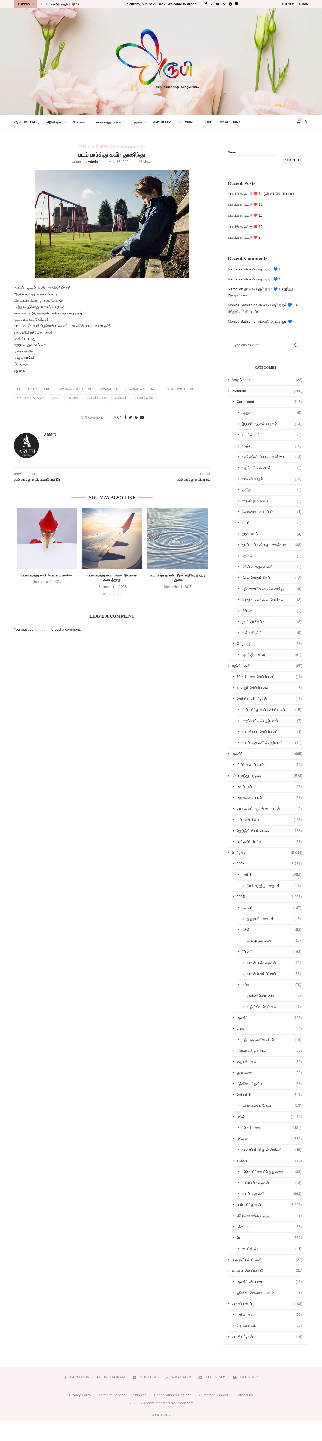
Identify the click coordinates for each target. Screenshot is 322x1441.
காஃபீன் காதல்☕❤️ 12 (245, 204)
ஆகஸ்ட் (267, 754)
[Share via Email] (142, 417)
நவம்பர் (269, 1160)
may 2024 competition (74, 389)
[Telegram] (230, 4)
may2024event (109, 389)
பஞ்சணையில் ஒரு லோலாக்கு (271, 589)
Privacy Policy (80, 1395)
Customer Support (213, 1395)
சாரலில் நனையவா (271, 501)
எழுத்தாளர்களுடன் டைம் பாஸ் (269, 809)
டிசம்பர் (271, 875)
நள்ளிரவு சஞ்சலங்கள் (271, 567)
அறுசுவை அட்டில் (269, 798)
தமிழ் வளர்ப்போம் (269, 820)
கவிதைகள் (269, 1315)
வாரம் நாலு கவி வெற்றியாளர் (271, 743)
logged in (42, 629)
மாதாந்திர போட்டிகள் (267, 1260)
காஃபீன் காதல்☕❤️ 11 (65, 4)
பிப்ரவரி (271, 952)
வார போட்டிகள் (267, 1337)
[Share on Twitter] (130, 417)
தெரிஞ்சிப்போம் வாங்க (269, 831)
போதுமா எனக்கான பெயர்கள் (271, 600)
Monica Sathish (240, 305)
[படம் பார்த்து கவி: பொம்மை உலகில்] (47, 538)
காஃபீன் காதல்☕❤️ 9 (244, 237)
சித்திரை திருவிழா (269, 1084)
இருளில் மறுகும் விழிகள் (271, 424)
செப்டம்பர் (269, 1095)
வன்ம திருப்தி (271, 633)
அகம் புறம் (269, 787)
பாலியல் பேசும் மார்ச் (274, 995)
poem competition (179, 389)
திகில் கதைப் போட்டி (269, 765)
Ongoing (269, 644)
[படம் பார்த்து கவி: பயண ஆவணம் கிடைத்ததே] (112, 538)
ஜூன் (271, 930)
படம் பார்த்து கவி (103, 147)
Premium (185, 122)
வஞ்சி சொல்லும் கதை (274, 1007)
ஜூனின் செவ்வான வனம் (269, 1292)
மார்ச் (271, 985)
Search (234, 152)
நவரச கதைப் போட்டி (271, 1105)
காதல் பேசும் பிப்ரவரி (274, 974)
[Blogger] (236, 4)
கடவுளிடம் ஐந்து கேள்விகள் (271, 1150)
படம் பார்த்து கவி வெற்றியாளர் (271, 710)
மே (143, 147)
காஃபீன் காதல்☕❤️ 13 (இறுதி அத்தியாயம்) (261, 193)
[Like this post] (119, 417)
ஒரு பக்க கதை (269, 1062)
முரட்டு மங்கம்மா (271, 622)
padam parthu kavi (142, 389)
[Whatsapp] (224, 4)
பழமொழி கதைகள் (271, 1183)
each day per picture (33, 389)
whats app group (30, 397)
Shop (208, 122)
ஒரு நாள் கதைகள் (274, 919)
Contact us (244, 1395)
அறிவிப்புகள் (54, 122)
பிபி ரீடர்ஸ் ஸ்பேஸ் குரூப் (269, 1215)
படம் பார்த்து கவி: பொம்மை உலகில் (47, 575)
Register (287, 4)
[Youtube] (217, 4)
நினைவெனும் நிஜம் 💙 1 (262, 269)
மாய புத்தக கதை (274, 940)
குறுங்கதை (269, 1073)
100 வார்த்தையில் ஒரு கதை (271, 1172)
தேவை (271, 556)
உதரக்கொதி (271, 435)
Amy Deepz (162, 122)
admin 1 (94, 162)
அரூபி (55, 397)
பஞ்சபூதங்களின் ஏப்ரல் (271, 1040)
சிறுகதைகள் (269, 1325)
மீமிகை (271, 611)
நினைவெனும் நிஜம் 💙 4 (262, 279)
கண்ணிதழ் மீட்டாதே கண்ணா (271, 457)
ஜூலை (269, 1139)
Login (303, 4)
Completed (269, 402)
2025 (269, 897)
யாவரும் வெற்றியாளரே (269, 688)
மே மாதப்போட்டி (144, 397)
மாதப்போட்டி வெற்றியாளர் (271, 721)
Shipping (140, 1395)
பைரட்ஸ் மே (271, 1248)
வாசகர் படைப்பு (267, 1303)
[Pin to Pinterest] (136, 417)
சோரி (271, 523)
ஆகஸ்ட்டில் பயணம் (269, 1282)
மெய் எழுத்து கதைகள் (274, 886)
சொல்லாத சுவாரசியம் (271, 512)
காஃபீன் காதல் (271, 479)
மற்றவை (137, 122)
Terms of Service (112, 1395)
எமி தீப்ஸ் (73, 397)
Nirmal (233, 269)
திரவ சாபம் (271, 534)
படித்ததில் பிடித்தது (269, 842)
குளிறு (271, 490)
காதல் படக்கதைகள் (274, 963)
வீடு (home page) (26, 122)
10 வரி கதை (271, 1128)
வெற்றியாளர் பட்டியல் (269, 699)
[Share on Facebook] (125, 417)
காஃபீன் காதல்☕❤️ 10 (245, 227)
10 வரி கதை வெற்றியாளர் (269, 677)
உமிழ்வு (271, 446)
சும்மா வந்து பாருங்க (108, 122)
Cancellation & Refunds (172, 1395)
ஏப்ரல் (269, 1029)
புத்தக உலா (269, 1227)
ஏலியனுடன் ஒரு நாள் (269, 1050)
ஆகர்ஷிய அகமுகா (271, 655)
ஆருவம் (271, 413)
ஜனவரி (271, 908)
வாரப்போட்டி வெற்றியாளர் (271, 732)
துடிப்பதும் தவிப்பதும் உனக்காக (271, 545)
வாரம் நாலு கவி (271, 1193)
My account (230, 122)
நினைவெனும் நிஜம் (271, 578)
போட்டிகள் (79, 122)
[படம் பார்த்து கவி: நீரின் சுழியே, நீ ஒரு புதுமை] (177, 538)
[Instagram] (211, 4)
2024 (82, 147)
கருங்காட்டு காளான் (271, 468)
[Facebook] (206, 4)
